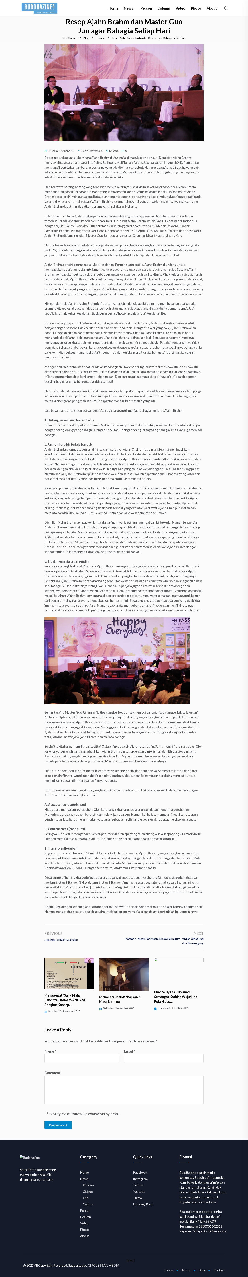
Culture (88, 1204)
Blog (202, 1270)
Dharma (113, 150)
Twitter (138, 1185)
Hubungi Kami (143, 1204)
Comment (53, 1072)
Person (146, 8)
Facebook (140, 1172)
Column (163, 8)
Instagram (140, 1179)
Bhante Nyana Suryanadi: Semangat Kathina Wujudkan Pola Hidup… (175, 996)
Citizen (88, 1191)
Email (129, 1051)
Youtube (139, 1191)
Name (50, 1051)
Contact (219, 1270)
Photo (196, 8)
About (212, 8)
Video (180, 8)
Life (85, 1198)
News (128, 8)
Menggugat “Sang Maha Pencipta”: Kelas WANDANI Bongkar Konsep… (64, 1000)
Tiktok (137, 1198)
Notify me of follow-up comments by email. (85, 1113)
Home (113, 8)
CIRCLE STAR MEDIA (103, 1265)
